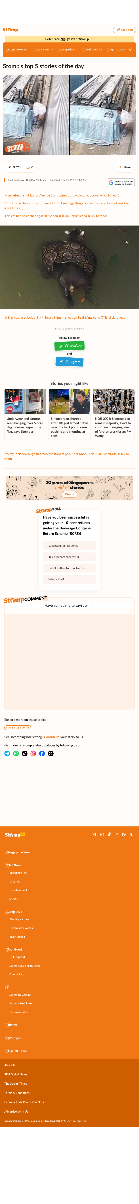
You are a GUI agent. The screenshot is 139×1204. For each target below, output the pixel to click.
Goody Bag (16, 974)
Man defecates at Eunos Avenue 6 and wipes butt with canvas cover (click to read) (61, 195)
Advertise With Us (16, 1111)
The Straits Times (15, 1083)
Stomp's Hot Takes (21, 1003)
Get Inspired (17, 957)
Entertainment (18, 890)
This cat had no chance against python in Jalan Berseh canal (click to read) (55, 216)
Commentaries (18, 1012)
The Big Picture (19, 919)
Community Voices (21, 927)
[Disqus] (69, 662)
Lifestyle (14, 881)
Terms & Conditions (17, 1093)
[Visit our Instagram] (33, 753)
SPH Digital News (15, 1074)
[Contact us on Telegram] (7, 753)
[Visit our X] (51, 753)
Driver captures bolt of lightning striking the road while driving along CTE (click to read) (65, 317)
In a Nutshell (17, 936)
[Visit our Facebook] (42, 753)
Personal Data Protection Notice (25, 1102)
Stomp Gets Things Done (24, 965)
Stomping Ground (20, 994)
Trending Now (18, 872)
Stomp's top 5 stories (17, 727)
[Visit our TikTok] (25, 753)
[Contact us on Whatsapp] (16, 753)
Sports (13, 898)
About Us (10, 1065)
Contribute (127, 30)
